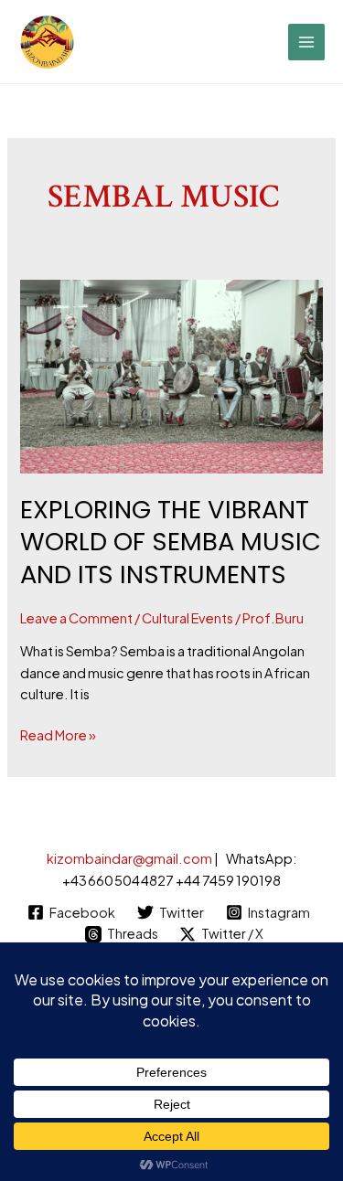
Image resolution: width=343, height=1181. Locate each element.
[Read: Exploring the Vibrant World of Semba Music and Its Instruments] (171, 376)
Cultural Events (187, 618)
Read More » (58, 734)
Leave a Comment (76, 618)
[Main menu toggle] (306, 42)
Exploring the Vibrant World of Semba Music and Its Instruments (170, 542)
